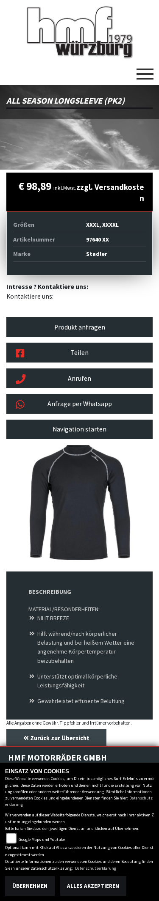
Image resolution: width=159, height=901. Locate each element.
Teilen (79, 353)
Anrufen (79, 378)
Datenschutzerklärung (95, 868)
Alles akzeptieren (93, 886)
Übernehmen (29, 886)
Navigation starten (79, 429)
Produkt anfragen (79, 327)
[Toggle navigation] (145, 71)
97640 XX (97, 239)
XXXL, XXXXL (102, 224)
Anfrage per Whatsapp (79, 404)
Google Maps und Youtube (42, 839)
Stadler (96, 254)
